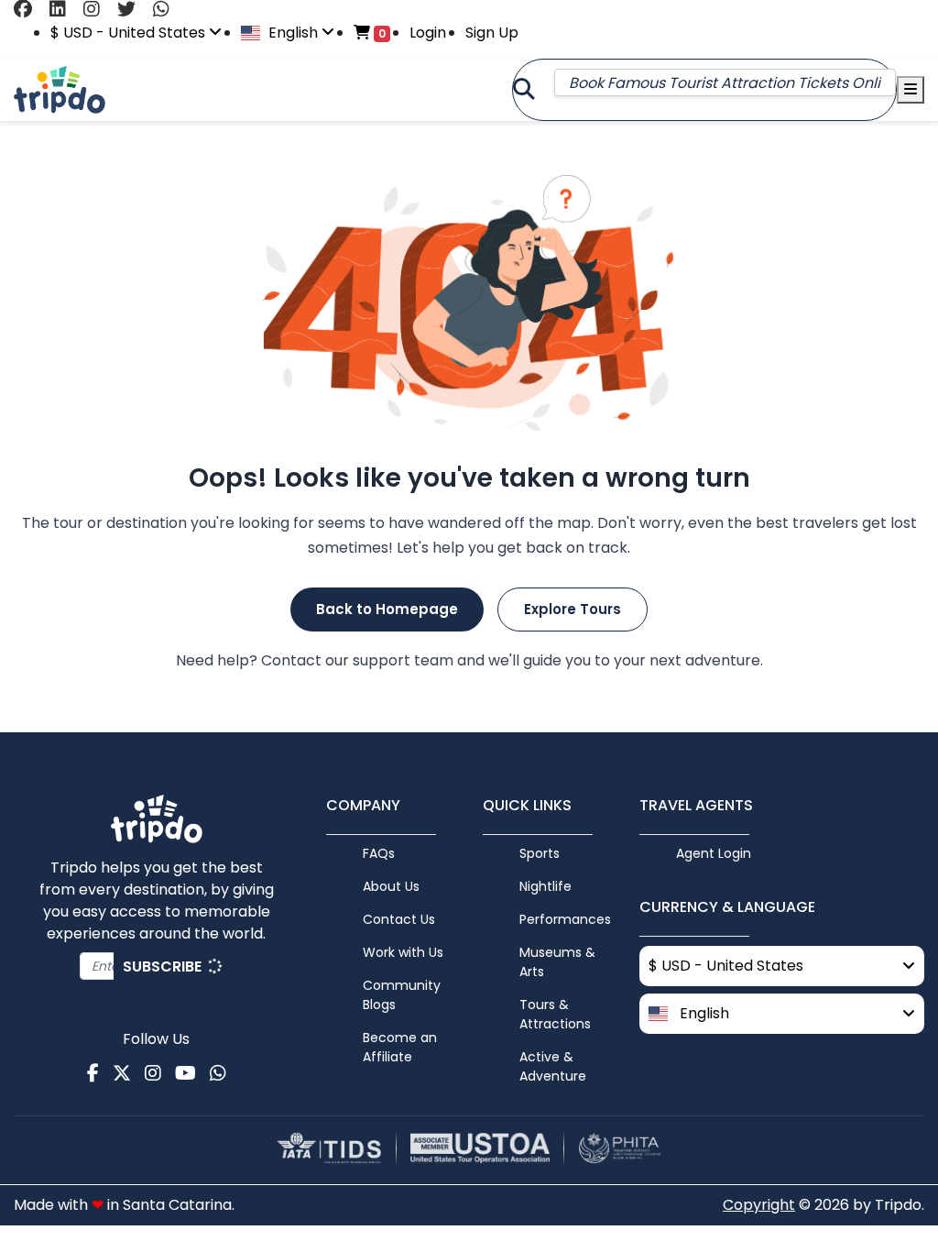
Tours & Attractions (555, 1014)
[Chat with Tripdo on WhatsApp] (168, 9)
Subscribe (164, 966)
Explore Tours (572, 609)
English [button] (293, 32)
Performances (565, 919)
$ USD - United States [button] (129, 32)
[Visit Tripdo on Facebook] (30, 9)
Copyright (759, 1204)
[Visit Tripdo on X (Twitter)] (133, 9)
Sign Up (491, 32)
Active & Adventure (552, 1066)
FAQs (379, 853)
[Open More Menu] (910, 90)
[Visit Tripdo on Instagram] (98, 9)
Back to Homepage (387, 609)
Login (427, 32)
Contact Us (399, 919)
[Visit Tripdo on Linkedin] (64, 9)
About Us (391, 886)
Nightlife (545, 886)
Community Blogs (402, 995)
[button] (782, 1014)
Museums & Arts (557, 962)
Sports (539, 853)
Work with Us (403, 952)
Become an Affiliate (400, 1047)
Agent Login (713, 853)
